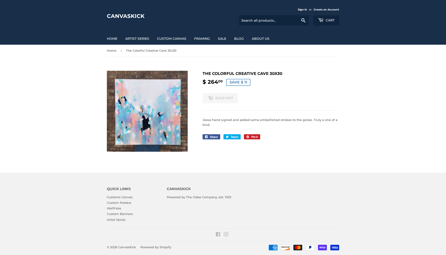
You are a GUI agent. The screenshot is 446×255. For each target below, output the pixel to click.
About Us (260, 39)
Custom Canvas (171, 39)
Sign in (302, 9)
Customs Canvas (120, 197)
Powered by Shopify (155, 247)
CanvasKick (125, 16)
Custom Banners (120, 214)
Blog (239, 39)
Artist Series (137, 39)
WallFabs (114, 208)
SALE (222, 39)
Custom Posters (119, 203)
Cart (329, 20)
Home (112, 39)
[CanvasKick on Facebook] (218, 235)
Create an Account (326, 9)
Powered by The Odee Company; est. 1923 (199, 197)
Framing (202, 39)
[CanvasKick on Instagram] (226, 235)
